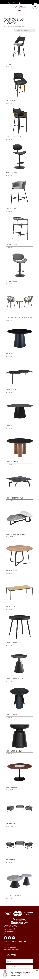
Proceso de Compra (10, 931)
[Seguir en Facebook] (5, 937)
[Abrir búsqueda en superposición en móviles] (24, 2)
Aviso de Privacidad (10, 947)
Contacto (7, 945)
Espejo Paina (26, 973)
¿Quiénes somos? (9, 929)
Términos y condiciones (11, 949)
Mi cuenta (7, 952)
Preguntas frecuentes (11, 934)
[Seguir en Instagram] (9, 937)
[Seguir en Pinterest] (13, 937)
